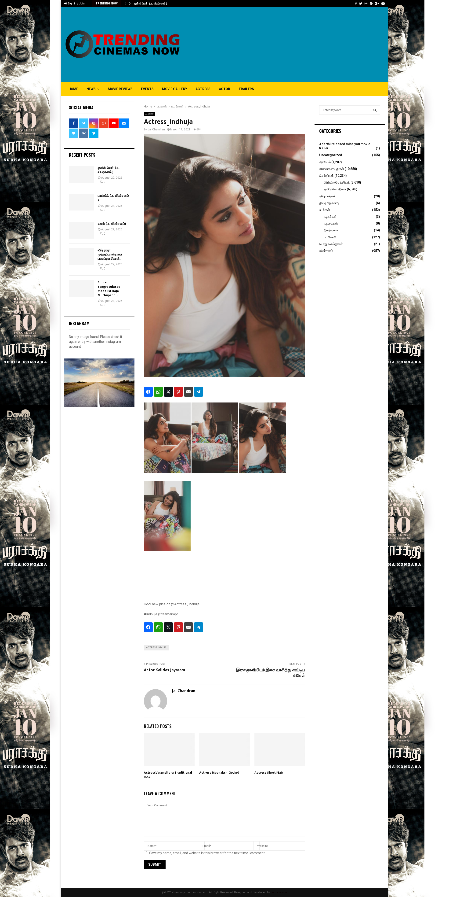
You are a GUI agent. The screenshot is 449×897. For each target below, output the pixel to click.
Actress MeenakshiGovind (219, 772)
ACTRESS (203, 89)
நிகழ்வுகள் (331, 230)
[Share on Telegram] (198, 392)
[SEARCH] (375, 110)
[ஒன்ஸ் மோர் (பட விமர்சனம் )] (81, 174)
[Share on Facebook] (148, 392)
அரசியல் (325, 162)
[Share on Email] (188, 392)
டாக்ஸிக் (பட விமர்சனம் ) (113, 198)
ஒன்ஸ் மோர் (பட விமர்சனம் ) (150, 3)
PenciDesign (279, 892)
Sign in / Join (76, 3)
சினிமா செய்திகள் (331, 169)
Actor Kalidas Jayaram (164, 670)
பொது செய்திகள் (331, 244)
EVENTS (147, 89)
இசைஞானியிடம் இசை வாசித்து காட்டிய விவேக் (270, 673)
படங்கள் (324, 210)
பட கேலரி (149, 113)
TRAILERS (246, 89)
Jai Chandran (156, 129)
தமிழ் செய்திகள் (335, 189)
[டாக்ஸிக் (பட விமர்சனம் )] (81, 202)
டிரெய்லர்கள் (327, 196)
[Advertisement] (299, 44)
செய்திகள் (326, 175)
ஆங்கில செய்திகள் (337, 182)
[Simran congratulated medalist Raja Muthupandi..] (81, 288)
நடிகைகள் (331, 223)
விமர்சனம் (326, 251)
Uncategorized (330, 155)
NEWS (91, 89)
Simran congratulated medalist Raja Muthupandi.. (109, 289)
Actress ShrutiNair (268, 772)
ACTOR (224, 89)
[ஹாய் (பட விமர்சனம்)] (81, 230)
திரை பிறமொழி (329, 203)
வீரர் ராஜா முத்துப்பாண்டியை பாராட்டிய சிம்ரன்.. (110, 254)
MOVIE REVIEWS (120, 89)
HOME (73, 89)
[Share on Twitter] (168, 392)
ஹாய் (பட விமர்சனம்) (112, 223)
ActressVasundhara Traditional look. (168, 774)
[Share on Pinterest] (178, 392)
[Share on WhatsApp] (158, 392)
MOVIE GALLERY (174, 89)
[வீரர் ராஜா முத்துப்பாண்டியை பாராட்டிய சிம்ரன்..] (81, 256)
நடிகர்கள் (330, 216)
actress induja (156, 647)
